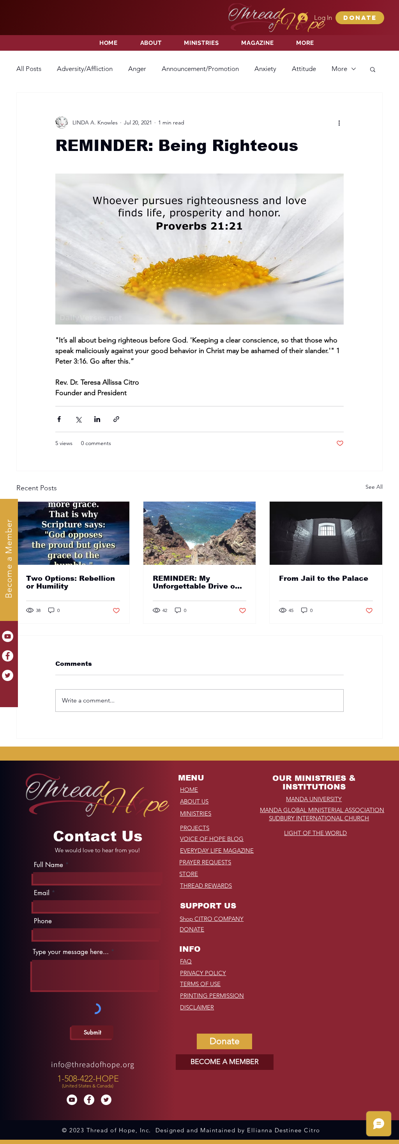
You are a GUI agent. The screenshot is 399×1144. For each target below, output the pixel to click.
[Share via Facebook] (59, 419)
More (339, 69)
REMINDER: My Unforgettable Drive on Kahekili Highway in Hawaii (196, 582)
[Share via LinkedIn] (97, 419)
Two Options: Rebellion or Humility (70, 582)
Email (41, 893)
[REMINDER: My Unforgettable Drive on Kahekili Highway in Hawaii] (199, 533)
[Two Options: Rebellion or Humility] (73, 533)
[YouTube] (7, 636)
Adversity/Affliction (85, 69)
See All (374, 486)
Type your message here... (71, 952)
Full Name (48, 865)
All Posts (28, 69)
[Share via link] (116, 419)
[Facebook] (7, 656)
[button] (359, 17)
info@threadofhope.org (92, 1064)
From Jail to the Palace (323, 578)
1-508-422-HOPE (88, 1078)
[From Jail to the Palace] (326, 533)
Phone (43, 921)
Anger (137, 69)
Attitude (304, 69)
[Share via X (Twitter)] (78, 419)
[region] (89, 1079)
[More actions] (339, 122)
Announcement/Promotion (200, 69)
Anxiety (265, 69)
